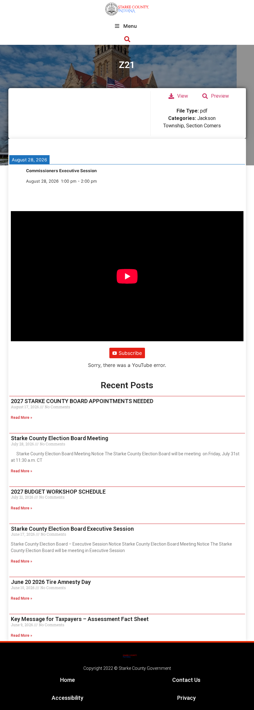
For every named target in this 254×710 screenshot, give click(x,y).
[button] (127, 39)
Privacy (186, 698)
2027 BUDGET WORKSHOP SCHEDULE (58, 491)
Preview (220, 96)
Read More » (21, 417)
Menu (130, 26)
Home (67, 680)
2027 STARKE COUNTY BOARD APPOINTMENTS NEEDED (82, 401)
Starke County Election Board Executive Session (72, 528)
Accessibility (67, 698)
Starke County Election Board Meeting (59, 438)
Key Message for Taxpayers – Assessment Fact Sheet (80, 619)
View (182, 96)
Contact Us (186, 680)
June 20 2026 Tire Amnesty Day (51, 582)
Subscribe (130, 353)
